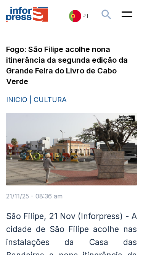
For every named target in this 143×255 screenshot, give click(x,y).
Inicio (16, 100)
